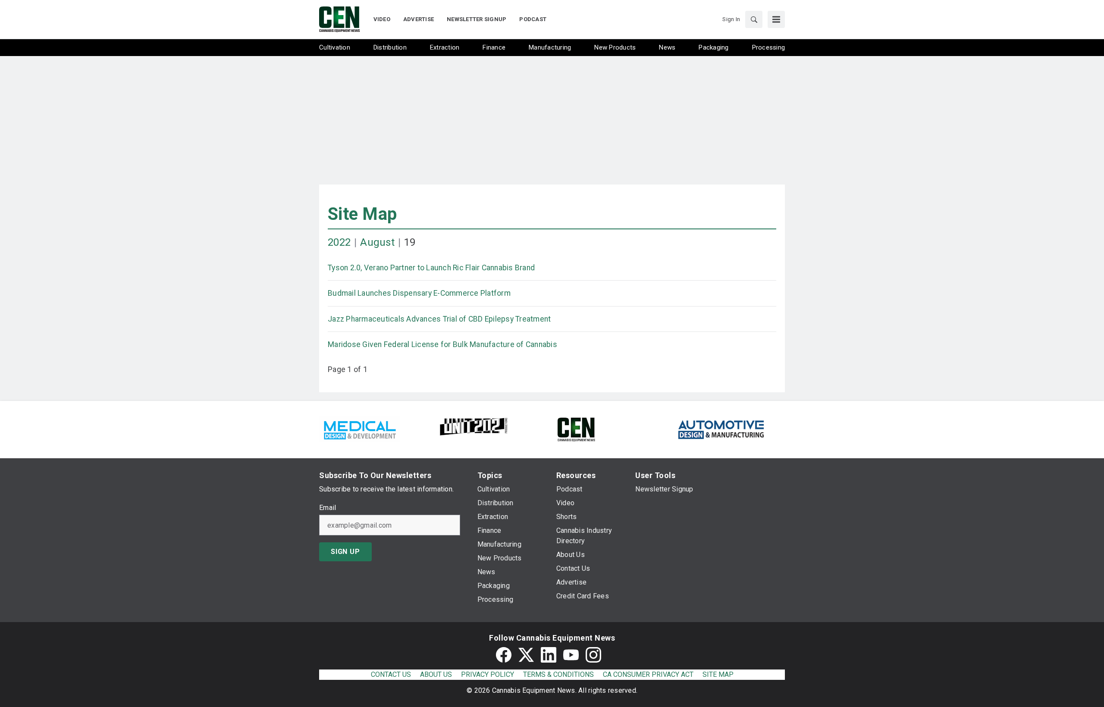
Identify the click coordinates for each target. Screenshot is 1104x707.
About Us (436, 674)
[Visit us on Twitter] (526, 655)
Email (327, 507)
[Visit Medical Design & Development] (359, 429)
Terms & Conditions (558, 674)
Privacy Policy (487, 674)
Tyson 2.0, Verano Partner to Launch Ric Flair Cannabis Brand (431, 267)
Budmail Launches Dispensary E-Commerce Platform (419, 293)
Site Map (362, 214)
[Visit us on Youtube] (571, 655)
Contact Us (391, 674)
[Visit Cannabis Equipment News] (576, 429)
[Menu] (776, 19)
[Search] (753, 19)
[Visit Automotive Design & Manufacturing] (721, 429)
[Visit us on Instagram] (593, 655)
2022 (339, 242)
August (377, 242)
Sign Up (345, 551)
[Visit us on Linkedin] (548, 655)
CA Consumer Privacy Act (648, 674)
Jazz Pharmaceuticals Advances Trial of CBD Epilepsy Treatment (439, 319)
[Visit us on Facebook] (503, 655)
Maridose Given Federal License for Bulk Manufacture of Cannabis (442, 344)
